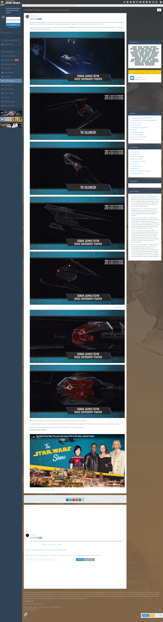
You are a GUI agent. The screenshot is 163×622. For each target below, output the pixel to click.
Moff (151, 196)
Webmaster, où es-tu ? (137, 122)
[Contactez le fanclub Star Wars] (153, 2)
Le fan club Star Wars (8, 36)
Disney (88, 592)
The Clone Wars (139, 63)
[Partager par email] (83, 499)
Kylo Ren (36, 596)
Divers (140, 47)
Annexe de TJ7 (135, 164)
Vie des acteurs (150, 64)
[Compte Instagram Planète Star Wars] (137, 2)
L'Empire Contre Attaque (82, 594)
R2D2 (45, 596)
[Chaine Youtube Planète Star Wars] (143, 2)
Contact (51, 607)
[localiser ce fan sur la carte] (38, 19)
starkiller (33, 535)
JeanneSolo (34, 16)
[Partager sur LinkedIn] (79, 499)
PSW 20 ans (138, 57)
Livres (141, 54)
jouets (80, 596)
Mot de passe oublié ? (13, 27)
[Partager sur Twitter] (70, 499)
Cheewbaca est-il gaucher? (138, 132)
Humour (148, 52)
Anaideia (64, 550)
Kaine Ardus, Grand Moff (137, 196)
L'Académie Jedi (135, 154)
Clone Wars (103, 596)
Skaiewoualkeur (54, 550)
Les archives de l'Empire (137, 173)
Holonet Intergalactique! (137, 156)
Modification (45, 544)
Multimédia (135, 55)
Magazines (154, 54)
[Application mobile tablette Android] (130, 2)
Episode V (155, 48)
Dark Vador (30, 596)
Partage (145, 615)
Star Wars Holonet (29, 603)
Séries (149, 59)
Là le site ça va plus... (136, 125)
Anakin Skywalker (139, 594)
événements (122, 596)
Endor (137, 204)
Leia (150, 594)
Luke (146, 594)
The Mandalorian (149, 63)
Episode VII (144, 50)
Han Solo (154, 594)
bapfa (60, 550)
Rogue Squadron (136, 59)
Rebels (144, 57)
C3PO (41, 596)
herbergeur (134, 130)
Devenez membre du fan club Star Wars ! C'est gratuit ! (13, 10)
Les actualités (32, 550)
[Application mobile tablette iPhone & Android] (124, 2)
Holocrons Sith (135, 168)
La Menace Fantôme (112, 592)
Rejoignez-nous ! (58, 607)
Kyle (143, 212)
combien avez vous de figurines (139, 127)
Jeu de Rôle (155, 52)
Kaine (157, 196)
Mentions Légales (32, 607)
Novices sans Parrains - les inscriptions (141, 171)
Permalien (53, 490)
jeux (83, 596)
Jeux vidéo (135, 54)
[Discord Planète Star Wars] (146, 2)
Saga (144, 59)
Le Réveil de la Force (132, 592)
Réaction (48, 490)
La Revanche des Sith (44, 594)
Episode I (146, 47)
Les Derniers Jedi (72, 598)
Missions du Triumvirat (137, 159)
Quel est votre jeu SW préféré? (139, 137)
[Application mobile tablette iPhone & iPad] (127, 2)
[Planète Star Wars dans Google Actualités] (150, 2)
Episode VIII (152, 50)
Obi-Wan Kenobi (144, 55)
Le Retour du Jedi (102, 594)
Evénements (134, 52)
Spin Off (138, 61)
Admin (43, 490)
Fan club (141, 52)
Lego (86, 596)
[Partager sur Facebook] (67, 499)
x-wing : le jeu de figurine (137, 134)
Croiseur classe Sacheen (137, 230)
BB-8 (50, 596)
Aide (152, 615)
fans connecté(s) (140, 78)
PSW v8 (25, 607)
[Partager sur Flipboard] (76, 499)
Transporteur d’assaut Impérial (139, 218)
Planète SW (154, 55)
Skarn (44, 550)
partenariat (6, 109)
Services (155, 59)
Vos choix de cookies (43, 607)
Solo (132, 61)
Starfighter (145, 61)
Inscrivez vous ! (89, 559)
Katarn (146, 212)
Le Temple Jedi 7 (135, 152)
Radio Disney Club (39, 603)
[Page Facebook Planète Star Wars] (134, 2)
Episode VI (136, 50)
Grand (148, 196)
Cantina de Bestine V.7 (136, 166)
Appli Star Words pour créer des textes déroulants (144, 120)
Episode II (153, 47)
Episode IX (148, 48)
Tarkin (157, 199)
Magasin (147, 54)
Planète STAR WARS (13, 2)
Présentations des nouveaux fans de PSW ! (142, 118)
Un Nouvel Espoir (63, 594)
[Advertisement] (75, 518)
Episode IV (141, 48)
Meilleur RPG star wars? (137, 139)
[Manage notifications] (160, 609)
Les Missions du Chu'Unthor (138, 161)
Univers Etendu (139, 64)
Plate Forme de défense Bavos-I (139, 244)
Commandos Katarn (136, 208)
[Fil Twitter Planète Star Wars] (140, 2)
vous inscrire (73, 555)
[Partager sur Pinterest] (73, 499)
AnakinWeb (47, 592)
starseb (48, 550)
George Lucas (79, 592)
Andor (134, 47)
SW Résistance (154, 61)
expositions (112, 596)
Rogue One (151, 57)
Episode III (133, 48)
